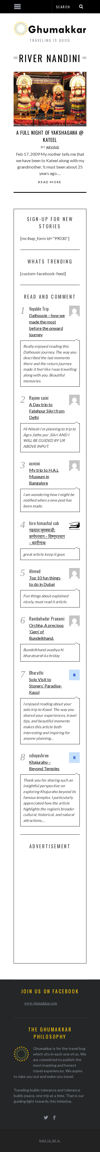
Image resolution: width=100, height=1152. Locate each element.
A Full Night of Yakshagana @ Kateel (50, 136)
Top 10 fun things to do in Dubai (45, 581)
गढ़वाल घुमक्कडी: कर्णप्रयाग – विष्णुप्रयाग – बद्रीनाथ (47, 536)
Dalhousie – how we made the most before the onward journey (47, 325)
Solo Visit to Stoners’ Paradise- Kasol (45, 686)
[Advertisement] (50, 905)
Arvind (52, 147)
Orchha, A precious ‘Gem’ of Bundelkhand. (46, 632)
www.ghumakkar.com (40, 1003)
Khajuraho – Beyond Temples (44, 765)
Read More (50, 182)
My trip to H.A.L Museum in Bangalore (44, 476)
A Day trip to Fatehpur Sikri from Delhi (47, 411)
